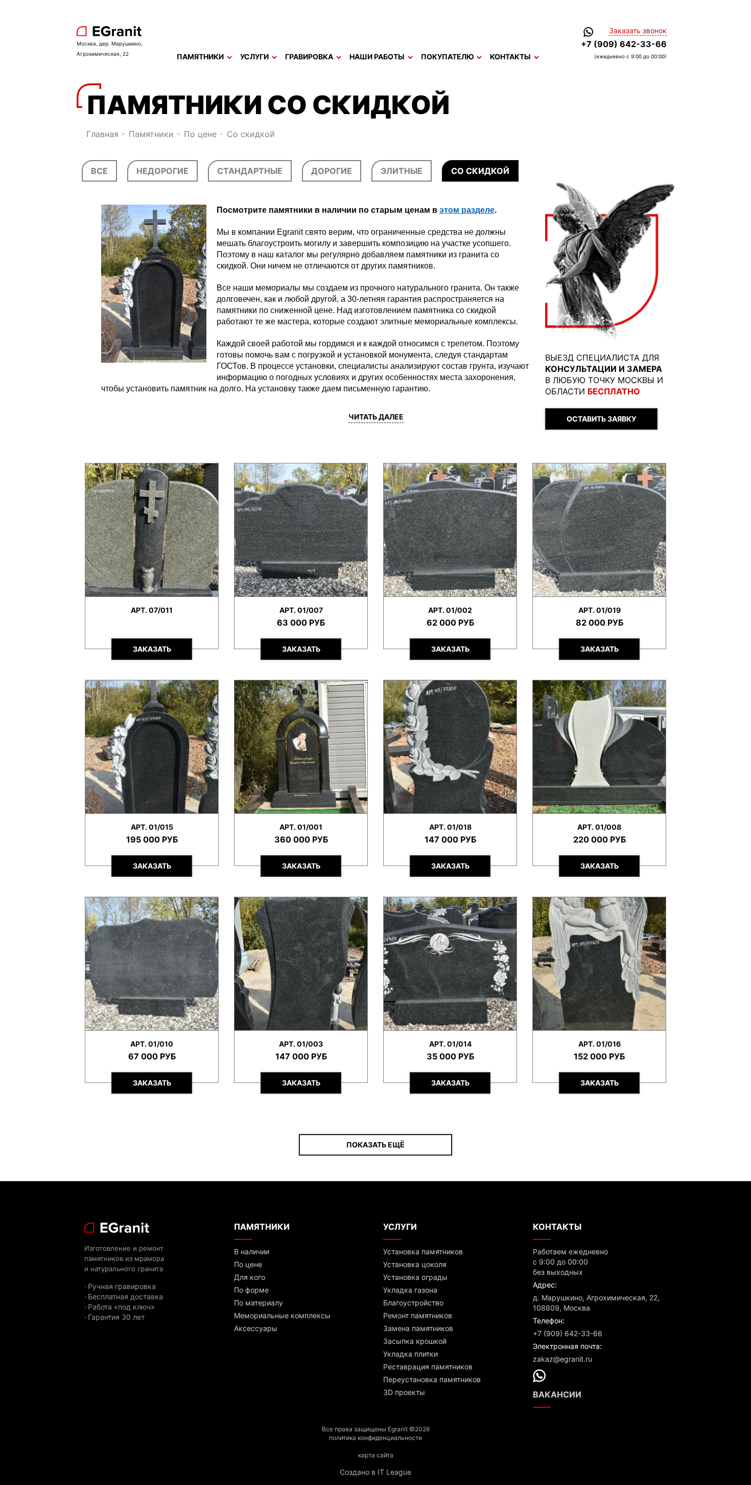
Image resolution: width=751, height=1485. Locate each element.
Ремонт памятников (417, 1315)
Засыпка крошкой (415, 1341)
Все (99, 171)
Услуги (254, 56)
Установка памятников (423, 1251)
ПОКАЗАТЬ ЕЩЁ (375, 1144)
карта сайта (375, 1455)
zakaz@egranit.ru (562, 1359)
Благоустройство (413, 1302)
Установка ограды (415, 1277)
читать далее (376, 416)
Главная (102, 134)
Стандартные (250, 171)
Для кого (249, 1277)
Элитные (402, 171)
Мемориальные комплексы (282, 1315)
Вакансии (557, 1394)
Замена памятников (418, 1328)
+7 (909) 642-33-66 (624, 44)
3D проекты (404, 1392)
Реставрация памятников (428, 1366)
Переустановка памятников (432, 1379)
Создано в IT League (375, 1472)
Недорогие (162, 171)
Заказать (152, 649)
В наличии (251, 1251)
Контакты (510, 56)
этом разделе (467, 210)
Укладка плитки (410, 1353)
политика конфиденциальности (375, 1438)
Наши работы (377, 56)
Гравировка (309, 56)
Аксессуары (255, 1328)
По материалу (258, 1302)
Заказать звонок (638, 31)
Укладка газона (410, 1289)
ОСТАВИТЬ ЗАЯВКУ (601, 418)
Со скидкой (480, 171)
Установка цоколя (415, 1264)
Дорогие (331, 171)
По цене (200, 134)
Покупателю (447, 56)
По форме (251, 1289)
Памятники (200, 56)
